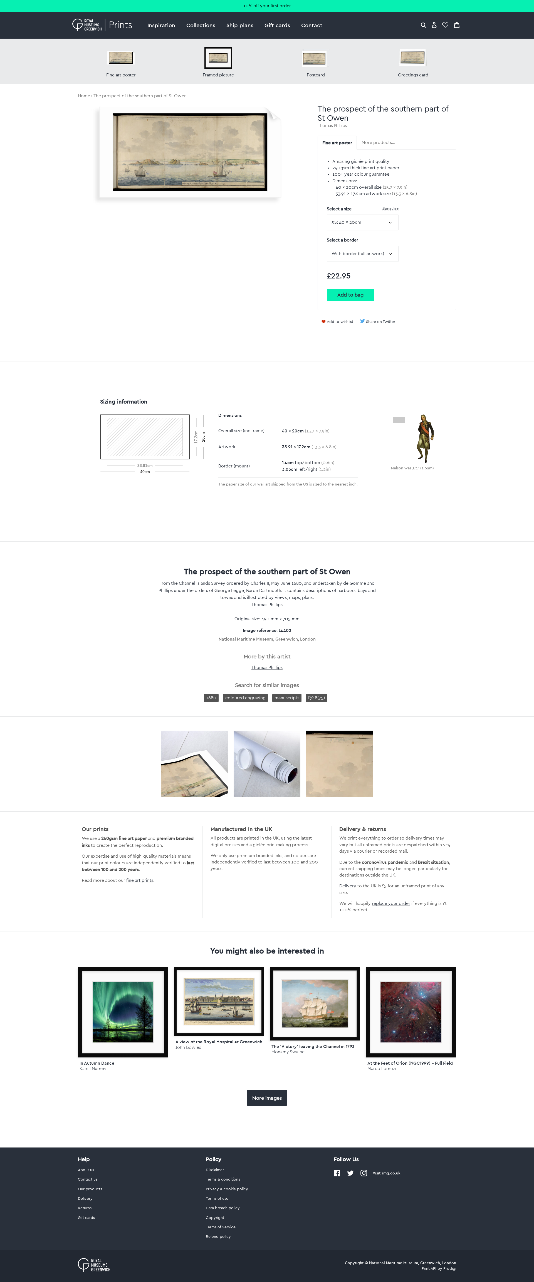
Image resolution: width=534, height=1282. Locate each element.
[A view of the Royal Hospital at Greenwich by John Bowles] (219, 1001)
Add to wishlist (340, 322)
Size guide (390, 208)
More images (267, 1098)
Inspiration (161, 25)
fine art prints (139, 880)
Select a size (363, 208)
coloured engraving (245, 698)
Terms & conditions (223, 1179)
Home (84, 96)
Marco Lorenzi (381, 1068)
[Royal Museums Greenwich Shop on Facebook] (337, 1175)
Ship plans (239, 25)
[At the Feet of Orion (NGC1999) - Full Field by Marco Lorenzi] (411, 1012)
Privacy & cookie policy (227, 1189)
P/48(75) (316, 698)
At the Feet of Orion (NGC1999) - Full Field (410, 1063)
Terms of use (217, 1199)
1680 (211, 698)
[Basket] (457, 24)
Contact (311, 25)
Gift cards (277, 25)
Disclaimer (215, 1170)
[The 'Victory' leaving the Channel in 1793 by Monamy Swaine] (315, 1004)
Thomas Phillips (332, 125)
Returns (85, 1208)
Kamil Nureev (93, 1068)
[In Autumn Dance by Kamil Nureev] (123, 1012)
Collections (200, 25)
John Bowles (188, 1047)
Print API (429, 1269)
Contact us (87, 1179)
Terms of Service (221, 1227)
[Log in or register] (434, 24)
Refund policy (218, 1237)
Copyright (215, 1218)
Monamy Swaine (288, 1051)
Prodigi (449, 1269)
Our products (90, 1189)
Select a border (342, 240)
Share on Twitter (380, 322)
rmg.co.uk (391, 1173)
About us (86, 1170)
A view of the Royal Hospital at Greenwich (218, 1041)
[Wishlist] (445, 24)
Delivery (347, 886)
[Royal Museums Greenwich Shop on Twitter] (350, 1175)
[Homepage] (103, 25)
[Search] (424, 24)
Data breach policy (223, 1208)
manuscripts (287, 698)
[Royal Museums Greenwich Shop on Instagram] (363, 1175)
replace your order (391, 903)
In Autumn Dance (97, 1063)
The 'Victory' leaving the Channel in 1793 (313, 1046)
